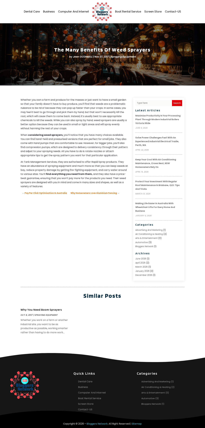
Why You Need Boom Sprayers (41, 309)
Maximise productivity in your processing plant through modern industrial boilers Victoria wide (158, 119)
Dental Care (32, 11)
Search (177, 103)
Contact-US (173, 11)
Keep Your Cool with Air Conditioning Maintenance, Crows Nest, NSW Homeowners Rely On (155, 163)
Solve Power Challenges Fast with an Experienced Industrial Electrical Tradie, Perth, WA (157, 141)
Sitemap (137, 423)
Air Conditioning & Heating (149, 234)
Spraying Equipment (123, 56)
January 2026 (142, 271)
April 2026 (140, 262)
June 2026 (140, 258)
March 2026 (141, 266)
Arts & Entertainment (146, 238)
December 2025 (143, 275)
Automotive (141, 242)
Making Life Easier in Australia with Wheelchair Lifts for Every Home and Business (155, 207)
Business (49, 11)
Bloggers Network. (97, 423)
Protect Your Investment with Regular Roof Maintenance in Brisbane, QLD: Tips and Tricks (157, 185)
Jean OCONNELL (82, 56)
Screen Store (153, 11)
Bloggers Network (144, 246)
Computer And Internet (73, 11)
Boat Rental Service (128, 11)
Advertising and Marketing (149, 230)
